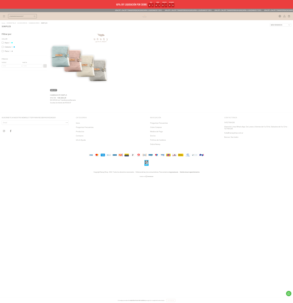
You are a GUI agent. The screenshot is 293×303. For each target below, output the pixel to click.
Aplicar (45, 66)
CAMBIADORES (34, 23)
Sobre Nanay (155, 144)
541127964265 (229, 122)
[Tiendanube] (146, 177)
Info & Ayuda (81, 140)
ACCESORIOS (22, 23)
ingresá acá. (173, 172)
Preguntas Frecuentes (85, 127)
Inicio (3, 23)
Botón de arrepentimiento (189, 172)
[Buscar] (35, 16)
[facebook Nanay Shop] (10, 131)
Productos (80, 131)
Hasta (24, 62)
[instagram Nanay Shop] (4, 131)
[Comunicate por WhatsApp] (288, 293)
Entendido (171, 300)
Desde (4, 62)
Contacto (79, 136)
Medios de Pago (156, 131)
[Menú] (4, 16)
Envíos (153, 136)
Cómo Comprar (156, 127)
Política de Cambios (158, 140)
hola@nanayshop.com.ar (233, 133)
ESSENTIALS (11, 23)
